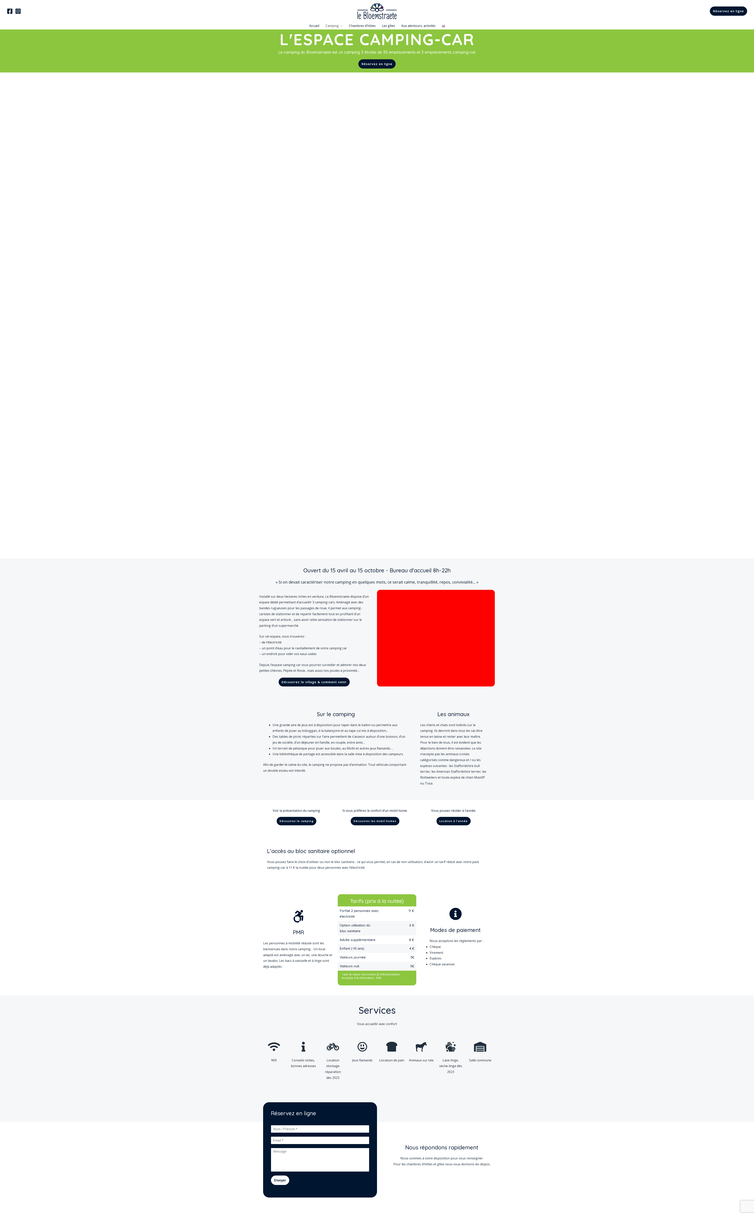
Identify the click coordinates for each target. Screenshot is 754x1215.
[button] (377, 64)
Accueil (314, 26)
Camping (332, 26)
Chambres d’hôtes (362, 26)
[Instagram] (18, 11)
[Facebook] (10, 11)
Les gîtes (388, 26)
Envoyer (280, 1180)
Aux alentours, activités (418, 26)
